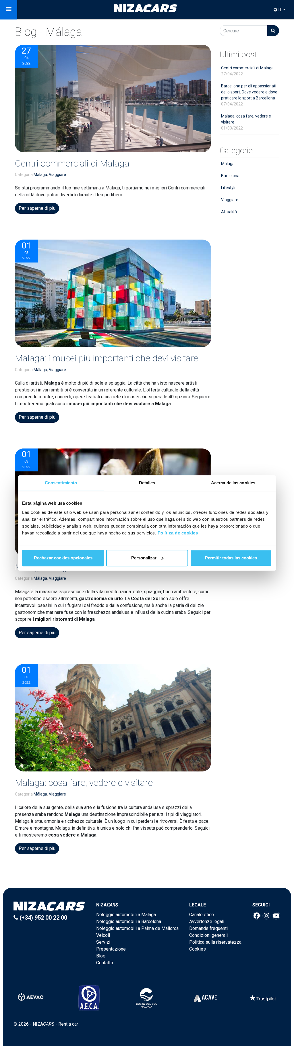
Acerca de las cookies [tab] (233, 482)
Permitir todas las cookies (231, 557)
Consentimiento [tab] (61, 482)
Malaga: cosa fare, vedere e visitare (84, 782)
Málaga (40, 174)
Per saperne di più (37, 208)
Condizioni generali (208, 935)
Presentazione (111, 949)
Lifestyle (229, 187)
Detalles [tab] (147, 482)
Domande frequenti (208, 928)
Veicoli (103, 935)
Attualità (229, 211)
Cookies (197, 949)
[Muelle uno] (113, 98)
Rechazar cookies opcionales (63, 557)
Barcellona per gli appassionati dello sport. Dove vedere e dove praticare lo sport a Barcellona (249, 95)
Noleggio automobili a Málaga (126, 914)
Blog (100, 956)
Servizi (103, 942)
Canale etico (201, 914)
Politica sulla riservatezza (215, 942)
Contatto (104, 962)
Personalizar (143, 557)
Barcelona (230, 175)
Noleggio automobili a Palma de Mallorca (137, 928)
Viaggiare (57, 174)
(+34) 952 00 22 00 (42, 917)
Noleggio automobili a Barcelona (128, 921)
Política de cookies (178, 532)
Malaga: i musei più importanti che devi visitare (106, 358)
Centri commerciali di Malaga (72, 163)
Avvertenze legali (206, 921)
